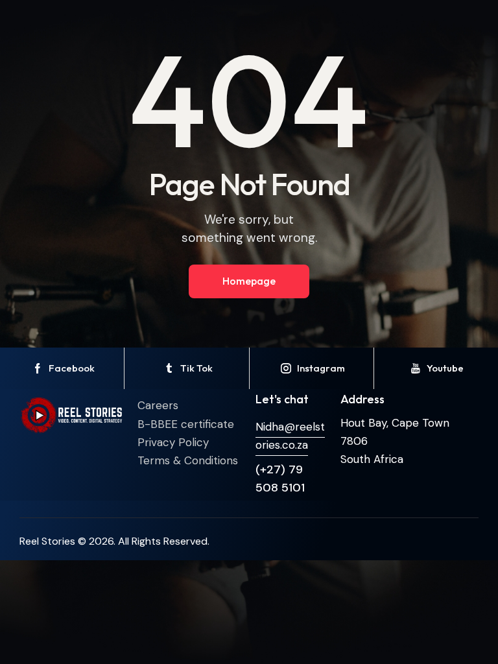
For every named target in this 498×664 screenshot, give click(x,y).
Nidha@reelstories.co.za (290, 436)
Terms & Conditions (187, 460)
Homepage (249, 280)
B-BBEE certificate (185, 424)
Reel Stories (47, 541)
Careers (157, 405)
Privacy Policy (173, 442)
